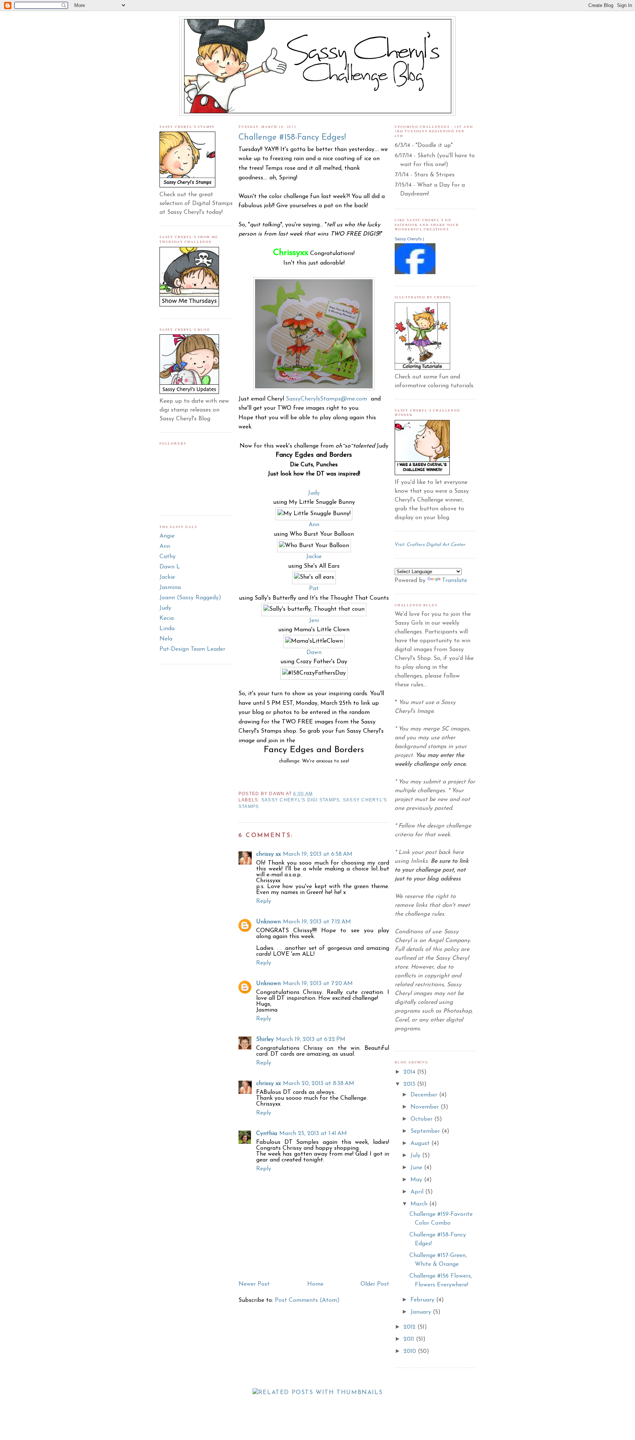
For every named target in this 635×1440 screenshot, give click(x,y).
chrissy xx (268, 854)
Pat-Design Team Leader (192, 649)
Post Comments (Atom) (307, 1300)
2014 (410, 1072)
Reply (263, 901)
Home (315, 1284)
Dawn (314, 653)
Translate (454, 580)
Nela (165, 639)
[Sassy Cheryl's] (415, 273)
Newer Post (254, 1284)
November (425, 1107)
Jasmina (170, 587)
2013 (410, 1084)
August (420, 1143)
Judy (165, 608)
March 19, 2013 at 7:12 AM (317, 922)
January (421, 1312)
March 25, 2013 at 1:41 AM (313, 1133)
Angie (167, 536)
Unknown (268, 922)
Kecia (166, 618)
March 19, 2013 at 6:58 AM (317, 854)
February (423, 1300)
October (422, 1119)
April (417, 1192)
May (417, 1180)
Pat (314, 589)
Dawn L (169, 567)
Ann (164, 546)
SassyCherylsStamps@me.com (326, 399)
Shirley (265, 1039)
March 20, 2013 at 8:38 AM (318, 1084)
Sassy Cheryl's (408, 239)
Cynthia (266, 1133)
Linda (167, 629)
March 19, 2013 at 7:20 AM (318, 984)
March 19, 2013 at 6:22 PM (310, 1039)
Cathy (167, 557)
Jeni (314, 621)
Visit (430, 544)
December (424, 1095)
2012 (410, 1327)
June (417, 1168)
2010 (410, 1351)
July (416, 1156)
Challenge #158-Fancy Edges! (292, 137)
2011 (409, 1339)
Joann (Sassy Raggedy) (190, 598)
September (426, 1131)
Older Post (374, 1284)
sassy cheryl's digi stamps (300, 799)
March (419, 1204)
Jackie (167, 577)
